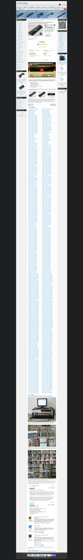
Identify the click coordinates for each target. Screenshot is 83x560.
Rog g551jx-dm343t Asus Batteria (47, 340)
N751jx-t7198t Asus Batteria (46, 264)
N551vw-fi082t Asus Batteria (46, 216)
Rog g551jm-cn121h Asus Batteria (33, 289)
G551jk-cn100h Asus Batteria (32, 116)
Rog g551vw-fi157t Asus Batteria (47, 348)
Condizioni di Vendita (20, 102)
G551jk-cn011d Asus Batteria (32, 115)
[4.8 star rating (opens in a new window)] (43, 44)
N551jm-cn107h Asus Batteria (46, 169)
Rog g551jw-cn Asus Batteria (46, 299)
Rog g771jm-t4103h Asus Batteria (47, 367)
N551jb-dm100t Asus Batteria (32, 151)
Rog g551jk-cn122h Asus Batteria (47, 276)
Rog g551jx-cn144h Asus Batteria (47, 331)
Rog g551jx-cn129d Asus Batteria (33, 331)
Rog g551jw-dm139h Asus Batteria (33, 319)
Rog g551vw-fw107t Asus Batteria (47, 351)
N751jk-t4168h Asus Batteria (46, 231)
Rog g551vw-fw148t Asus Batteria (47, 352)
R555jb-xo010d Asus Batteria (46, 267)
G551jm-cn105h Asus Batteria (32, 122)
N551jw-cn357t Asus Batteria (32, 194)
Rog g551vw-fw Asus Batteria (46, 349)
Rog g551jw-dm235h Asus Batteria (33, 322)
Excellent (42, 42)
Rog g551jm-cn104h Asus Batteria (47, 287)
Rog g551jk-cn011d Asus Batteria (47, 274)
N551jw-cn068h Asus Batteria (32, 187)
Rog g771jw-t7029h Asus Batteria (47, 381)
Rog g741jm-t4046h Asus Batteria (47, 359)
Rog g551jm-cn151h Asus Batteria (47, 292)
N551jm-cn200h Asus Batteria (46, 171)
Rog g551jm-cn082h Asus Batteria (33, 287)
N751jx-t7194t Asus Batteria (46, 263)
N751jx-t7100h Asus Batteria (46, 261)
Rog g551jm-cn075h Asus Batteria (47, 286)
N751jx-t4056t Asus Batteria (46, 253)
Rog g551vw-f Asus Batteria (32, 343)
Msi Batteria (19, 40)
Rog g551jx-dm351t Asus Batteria (47, 341)
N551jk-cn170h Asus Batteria (32, 160)
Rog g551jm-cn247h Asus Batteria (33, 295)
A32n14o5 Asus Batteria (32, 111)
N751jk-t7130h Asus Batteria (32, 242)
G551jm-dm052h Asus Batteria (33, 124)
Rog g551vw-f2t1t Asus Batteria (33, 345)
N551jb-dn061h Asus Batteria (32, 152)
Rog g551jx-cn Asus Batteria (46, 328)
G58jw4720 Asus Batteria (46, 136)
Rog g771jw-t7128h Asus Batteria (33, 387)
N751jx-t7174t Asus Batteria (32, 263)
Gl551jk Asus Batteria (45, 141)
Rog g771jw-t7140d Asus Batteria (47, 387)
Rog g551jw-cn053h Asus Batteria (33, 303)
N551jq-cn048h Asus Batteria (32, 179)
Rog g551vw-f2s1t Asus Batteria (47, 344)
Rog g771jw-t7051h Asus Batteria (33, 382)
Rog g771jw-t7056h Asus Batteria (33, 383)
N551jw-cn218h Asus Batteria (46, 192)
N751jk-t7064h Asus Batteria (46, 237)
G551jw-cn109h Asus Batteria (32, 129)
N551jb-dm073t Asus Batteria (46, 150)
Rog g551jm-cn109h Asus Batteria (47, 288)
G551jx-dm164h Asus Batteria (32, 133)
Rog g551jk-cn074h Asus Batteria (33, 275)
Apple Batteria (19, 36)
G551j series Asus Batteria (46, 113)
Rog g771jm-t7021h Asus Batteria (33, 370)
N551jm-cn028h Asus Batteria (32, 166)
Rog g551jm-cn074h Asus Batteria (33, 286)
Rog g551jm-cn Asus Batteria (46, 284)
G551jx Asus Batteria (45, 131)
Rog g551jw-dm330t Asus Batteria (47, 325)
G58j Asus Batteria (45, 134)
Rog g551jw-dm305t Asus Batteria (33, 324)
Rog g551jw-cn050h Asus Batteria (47, 302)
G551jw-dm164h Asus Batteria (33, 131)
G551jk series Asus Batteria (46, 114)
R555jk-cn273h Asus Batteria (46, 268)
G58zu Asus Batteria (45, 137)
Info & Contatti (19, 103)
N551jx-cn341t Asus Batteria (32, 207)
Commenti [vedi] (21, 110)
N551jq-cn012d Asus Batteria (46, 176)
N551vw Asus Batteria (45, 213)
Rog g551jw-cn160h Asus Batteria (33, 309)
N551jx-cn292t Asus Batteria (46, 205)
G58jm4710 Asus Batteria (46, 135)
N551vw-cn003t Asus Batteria (32, 214)
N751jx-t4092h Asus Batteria (32, 255)
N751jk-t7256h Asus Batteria (32, 249)
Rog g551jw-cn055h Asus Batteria (47, 303)
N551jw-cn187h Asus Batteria (32, 191)
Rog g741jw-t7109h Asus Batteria (33, 363)
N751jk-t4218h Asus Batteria (46, 233)
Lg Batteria (19, 43)
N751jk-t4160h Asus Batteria (46, 230)
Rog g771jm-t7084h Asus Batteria (33, 377)
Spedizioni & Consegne (20, 99)
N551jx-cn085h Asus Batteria (46, 199)
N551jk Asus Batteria (45, 153)
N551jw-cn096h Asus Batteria (46, 189)
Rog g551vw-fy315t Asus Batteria (47, 357)
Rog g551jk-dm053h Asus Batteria (33, 280)
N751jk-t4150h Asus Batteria (46, 229)
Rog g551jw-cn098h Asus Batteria (47, 305)
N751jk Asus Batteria (45, 226)
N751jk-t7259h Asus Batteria (46, 249)
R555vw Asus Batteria (45, 270)
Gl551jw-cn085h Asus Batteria (33, 143)
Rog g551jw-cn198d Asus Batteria (47, 311)
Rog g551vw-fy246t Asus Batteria (33, 357)
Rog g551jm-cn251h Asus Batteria (47, 295)
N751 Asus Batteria (45, 225)
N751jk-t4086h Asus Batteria (32, 228)
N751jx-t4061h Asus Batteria (32, 254)
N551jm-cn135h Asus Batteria (46, 170)
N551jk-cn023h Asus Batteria (46, 154)
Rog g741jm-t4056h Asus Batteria (47, 360)
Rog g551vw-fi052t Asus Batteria (47, 347)
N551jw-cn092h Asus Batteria (32, 188)
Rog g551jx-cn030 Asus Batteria (33, 329)
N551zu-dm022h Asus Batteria (46, 223)
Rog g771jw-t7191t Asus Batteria (33, 390)
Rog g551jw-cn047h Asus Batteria (47, 301)
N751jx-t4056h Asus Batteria (32, 253)
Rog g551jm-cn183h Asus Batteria (33, 294)
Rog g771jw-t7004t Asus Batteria (33, 380)
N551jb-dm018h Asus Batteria (46, 149)
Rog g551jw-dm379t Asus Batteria (33, 327)
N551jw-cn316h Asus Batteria (32, 193)
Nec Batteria (19, 48)
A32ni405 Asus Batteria (45, 111)
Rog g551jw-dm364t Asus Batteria (47, 326)
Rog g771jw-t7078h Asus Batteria (47, 385)
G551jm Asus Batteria (45, 119)
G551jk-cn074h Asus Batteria (46, 115)
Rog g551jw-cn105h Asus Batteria (33, 307)
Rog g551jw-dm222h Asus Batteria (47, 321)
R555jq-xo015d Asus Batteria (46, 269)
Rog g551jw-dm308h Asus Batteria (47, 324)
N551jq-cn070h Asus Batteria (32, 180)
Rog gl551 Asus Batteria (45, 391)
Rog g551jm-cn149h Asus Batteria (33, 292)
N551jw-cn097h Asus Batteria (32, 190)
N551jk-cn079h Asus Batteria (46, 156)
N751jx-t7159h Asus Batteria (32, 262)
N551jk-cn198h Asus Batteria (46, 161)
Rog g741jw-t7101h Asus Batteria (47, 362)
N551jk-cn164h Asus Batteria (46, 159)
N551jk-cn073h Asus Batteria (32, 156)
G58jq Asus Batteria (31, 136)
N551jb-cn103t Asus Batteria (46, 148)
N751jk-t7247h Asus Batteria (32, 248)
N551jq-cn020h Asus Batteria (46, 177)
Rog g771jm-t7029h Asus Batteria (33, 372)
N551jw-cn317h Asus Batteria (46, 193)
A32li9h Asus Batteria (31, 110)
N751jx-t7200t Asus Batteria (32, 265)
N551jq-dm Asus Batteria (32, 181)
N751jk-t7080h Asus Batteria (32, 238)
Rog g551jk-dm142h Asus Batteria (33, 281)
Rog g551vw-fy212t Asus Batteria (47, 356)
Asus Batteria (19, 29)
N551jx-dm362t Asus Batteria (46, 212)
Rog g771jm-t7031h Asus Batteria (47, 372)
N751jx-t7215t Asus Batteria (46, 265)
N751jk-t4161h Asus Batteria (32, 231)
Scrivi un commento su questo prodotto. (21, 116)
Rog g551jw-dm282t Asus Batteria (47, 323)
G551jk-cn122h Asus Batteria (32, 117)
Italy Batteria (40, 557)
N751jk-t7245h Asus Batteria (32, 247)
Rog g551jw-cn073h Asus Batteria (33, 304)
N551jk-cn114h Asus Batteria (32, 158)
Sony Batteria (19, 31)
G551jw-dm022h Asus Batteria (33, 130)
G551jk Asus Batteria (31, 114)
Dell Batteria (19, 24)
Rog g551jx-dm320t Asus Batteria (47, 339)
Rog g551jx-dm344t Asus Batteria (33, 341)
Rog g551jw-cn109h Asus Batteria (47, 307)
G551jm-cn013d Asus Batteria (32, 120)
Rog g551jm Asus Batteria (46, 283)
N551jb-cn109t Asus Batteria (32, 149)
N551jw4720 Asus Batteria (32, 196)
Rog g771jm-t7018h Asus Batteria (33, 369)
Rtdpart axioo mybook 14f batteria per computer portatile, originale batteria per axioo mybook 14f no (21, 92)
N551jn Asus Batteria (45, 175)
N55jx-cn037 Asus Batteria (32, 225)
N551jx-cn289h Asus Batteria (46, 204)
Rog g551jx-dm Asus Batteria (32, 333)
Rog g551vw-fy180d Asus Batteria (33, 356)
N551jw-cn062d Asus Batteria (32, 186)
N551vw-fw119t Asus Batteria (32, 218)
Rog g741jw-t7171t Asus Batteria (47, 364)
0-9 (52, 556)
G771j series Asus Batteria (32, 139)
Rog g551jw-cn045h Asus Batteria (33, 301)
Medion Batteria (19, 39)
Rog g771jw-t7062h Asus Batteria (33, 384)
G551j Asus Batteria (31, 113)
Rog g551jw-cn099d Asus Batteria (33, 306)
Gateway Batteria (20, 47)
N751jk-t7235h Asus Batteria (46, 245)
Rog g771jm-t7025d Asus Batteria (33, 371)
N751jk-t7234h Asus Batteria (32, 245)
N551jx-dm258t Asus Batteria (46, 211)
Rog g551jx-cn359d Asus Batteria (47, 332)
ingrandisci (32, 97)
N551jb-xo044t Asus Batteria (32, 153)
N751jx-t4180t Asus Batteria (32, 257)
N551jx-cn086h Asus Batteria (32, 200)
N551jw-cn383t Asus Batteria (32, 195)
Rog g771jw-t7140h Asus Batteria (33, 388)
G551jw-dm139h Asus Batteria (46, 130)
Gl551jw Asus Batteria (45, 142)
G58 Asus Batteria (31, 134)
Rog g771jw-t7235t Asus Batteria (33, 391)
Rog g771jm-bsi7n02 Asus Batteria (47, 366)
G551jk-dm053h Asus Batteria (46, 118)
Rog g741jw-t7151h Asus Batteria (47, 363)
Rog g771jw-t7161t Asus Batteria (47, 388)
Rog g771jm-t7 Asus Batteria (32, 368)
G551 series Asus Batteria (46, 112)
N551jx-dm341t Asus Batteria (32, 212)
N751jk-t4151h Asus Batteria (32, 230)
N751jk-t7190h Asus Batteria (46, 243)
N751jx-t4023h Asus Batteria (46, 251)
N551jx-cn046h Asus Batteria (32, 198)
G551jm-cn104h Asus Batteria (46, 121)
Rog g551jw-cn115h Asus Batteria (33, 308)
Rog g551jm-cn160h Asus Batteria (47, 293)
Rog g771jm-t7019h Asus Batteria (47, 369)
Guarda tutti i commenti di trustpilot (35, 547)
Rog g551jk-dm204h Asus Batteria (47, 282)
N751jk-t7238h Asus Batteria (46, 246)
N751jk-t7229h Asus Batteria (46, 244)
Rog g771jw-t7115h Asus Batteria (47, 386)
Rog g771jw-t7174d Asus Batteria (33, 389)
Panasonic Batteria (20, 35)
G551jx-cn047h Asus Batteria (32, 132)
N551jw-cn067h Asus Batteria (46, 186)
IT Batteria (47, 557)
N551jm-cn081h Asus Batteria (46, 167)
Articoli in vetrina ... (20, 67)
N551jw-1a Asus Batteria (32, 185)
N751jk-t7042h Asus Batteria (46, 235)
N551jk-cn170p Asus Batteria (46, 160)
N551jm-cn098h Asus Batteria (46, 168)
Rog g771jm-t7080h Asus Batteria (47, 376)
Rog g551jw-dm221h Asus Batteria (33, 321)
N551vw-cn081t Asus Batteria (32, 215)
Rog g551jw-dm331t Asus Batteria (33, 326)
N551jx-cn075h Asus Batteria (46, 198)
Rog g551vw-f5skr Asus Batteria (47, 346)
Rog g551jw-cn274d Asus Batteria (47, 314)
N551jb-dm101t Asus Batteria (46, 151)
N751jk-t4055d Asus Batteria (46, 227)
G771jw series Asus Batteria (46, 140)
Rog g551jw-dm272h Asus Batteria (47, 322)
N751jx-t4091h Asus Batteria (46, 254)
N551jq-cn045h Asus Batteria (46, 178)
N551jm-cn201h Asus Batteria (32, 172)
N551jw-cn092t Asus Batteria (46, 188)
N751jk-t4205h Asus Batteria (32, 233)
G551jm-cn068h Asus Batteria (32, 121)
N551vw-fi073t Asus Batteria (32, 216)
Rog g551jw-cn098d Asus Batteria (33, 305)
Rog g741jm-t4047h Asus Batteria (33, 360)
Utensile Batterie (19, 54)
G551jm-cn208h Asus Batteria (46, 123)
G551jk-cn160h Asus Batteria (46, 117)
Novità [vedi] (61, 53)
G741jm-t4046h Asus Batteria (32, 138)
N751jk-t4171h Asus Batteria (32, 232)
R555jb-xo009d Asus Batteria (32, 267)
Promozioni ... (19, 64)
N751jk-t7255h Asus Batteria (46, 248)
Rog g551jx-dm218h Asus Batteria (33, 339)
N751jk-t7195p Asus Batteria (32, 244)
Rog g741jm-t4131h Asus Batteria (47, 361)
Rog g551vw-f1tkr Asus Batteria (33, 344)
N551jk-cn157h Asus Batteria (46, 158)
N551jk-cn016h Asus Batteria (32, 154)
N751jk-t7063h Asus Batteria (32, 237)
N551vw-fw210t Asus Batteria (32, 219)
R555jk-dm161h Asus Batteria (32, 269)
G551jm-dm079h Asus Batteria (46, 124)
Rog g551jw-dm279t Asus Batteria (33, 323)
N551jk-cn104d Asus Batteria (46, 157)
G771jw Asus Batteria (31, 140)
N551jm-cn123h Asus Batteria (32, 170)
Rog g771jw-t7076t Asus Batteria (33, 385)
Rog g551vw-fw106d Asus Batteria (33, 351)
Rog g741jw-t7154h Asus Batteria (33, 364)
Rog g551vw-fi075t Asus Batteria (33, 348)
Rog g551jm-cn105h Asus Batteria (33, 288)
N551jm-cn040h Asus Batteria (32, 167)
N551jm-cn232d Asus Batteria (46, 172)
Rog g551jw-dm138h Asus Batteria (47, 318)
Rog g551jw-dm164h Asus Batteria (47, 320)
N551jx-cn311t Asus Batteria (32, 206)
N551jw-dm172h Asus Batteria (46, 195)
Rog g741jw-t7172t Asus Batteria (33, 365)
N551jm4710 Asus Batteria (32, 175)
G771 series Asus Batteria (46, 138)
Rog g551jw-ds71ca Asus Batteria (33, 328)
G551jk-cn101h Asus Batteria (46, 116)
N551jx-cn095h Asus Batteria (46, 200)
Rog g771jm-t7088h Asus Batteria (47, 377)
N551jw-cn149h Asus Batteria (46, 190)
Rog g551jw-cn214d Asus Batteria (33, 312)
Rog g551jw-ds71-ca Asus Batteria (47, 327)
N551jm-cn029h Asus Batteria (46, 166)
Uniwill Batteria (19, 46)
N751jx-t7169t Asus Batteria (46, 262)
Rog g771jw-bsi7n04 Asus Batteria (33, 379)
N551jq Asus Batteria (31, 176)
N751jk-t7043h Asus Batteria (32, 236)
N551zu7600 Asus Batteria (46, 224)
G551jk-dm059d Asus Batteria (32, 119)
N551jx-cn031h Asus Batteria (32, 197)
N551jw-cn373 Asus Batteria (46, 194)
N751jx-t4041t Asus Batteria (46, 252)
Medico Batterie (19, 59)
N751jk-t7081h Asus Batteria (46, 238)
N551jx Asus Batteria (45, 196)
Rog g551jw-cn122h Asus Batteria (47, 308)
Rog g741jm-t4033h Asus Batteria (33, 359)
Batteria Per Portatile (33, 19)
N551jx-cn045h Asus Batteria (46, 197)
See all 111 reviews (42, 46)
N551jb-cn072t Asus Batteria (32, 148)
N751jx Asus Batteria (31, 251)
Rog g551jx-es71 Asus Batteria (33, 342)
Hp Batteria (19, 27)
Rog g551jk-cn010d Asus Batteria (33, 274)
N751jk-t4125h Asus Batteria (46, 228)
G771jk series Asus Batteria (46, 139)
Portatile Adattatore (20, 51)
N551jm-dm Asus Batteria (32, 173)
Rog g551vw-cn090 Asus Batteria (47, 342)
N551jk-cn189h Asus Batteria (32, 161)
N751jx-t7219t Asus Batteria (32, 266)
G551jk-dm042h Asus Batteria (32, 118)
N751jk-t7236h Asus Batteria (32, 246)
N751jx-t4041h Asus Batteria (32, 252)
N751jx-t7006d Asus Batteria (46, 257)
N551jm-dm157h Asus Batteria (33, 174)
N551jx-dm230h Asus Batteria (32, 211)
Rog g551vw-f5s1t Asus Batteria (33, 346)
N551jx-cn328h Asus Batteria (46, 206)
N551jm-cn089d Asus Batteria (32, 168)
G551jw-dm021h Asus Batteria (46, 129)
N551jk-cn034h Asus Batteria (32, 155)
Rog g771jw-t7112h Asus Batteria (33, 386)
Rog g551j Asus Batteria (32, 272)
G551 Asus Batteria (31, 112)
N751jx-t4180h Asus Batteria (46, 256)
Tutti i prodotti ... (19, 68)
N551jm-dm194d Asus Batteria (46, 174)
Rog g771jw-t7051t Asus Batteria (47, 382)
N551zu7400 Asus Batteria (32, 224)
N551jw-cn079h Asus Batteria (46, 187)
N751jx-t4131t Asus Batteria (32, 256)
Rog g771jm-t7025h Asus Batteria (47, 371)
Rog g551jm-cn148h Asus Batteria (47, 291)
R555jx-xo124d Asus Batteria (32, 270)
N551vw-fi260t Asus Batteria (32, 217)
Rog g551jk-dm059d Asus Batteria (47, 280)
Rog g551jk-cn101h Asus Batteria (33, 276)
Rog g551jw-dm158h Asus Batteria (33, 320)
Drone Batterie (19, 58)
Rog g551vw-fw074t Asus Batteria (33, 350)
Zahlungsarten (33, 553)
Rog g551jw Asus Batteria (32, 299)
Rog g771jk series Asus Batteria (33, 366)
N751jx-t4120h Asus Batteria (46, 255)
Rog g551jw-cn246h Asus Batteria (33, 313)
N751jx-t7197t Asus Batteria (32, 264)
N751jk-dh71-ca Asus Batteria (32, 227)
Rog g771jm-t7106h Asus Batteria (33, 378)
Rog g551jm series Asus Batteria (33, 284)
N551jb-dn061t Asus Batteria (46, 152)
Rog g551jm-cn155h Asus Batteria (33, 293)
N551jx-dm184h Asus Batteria (46, 209)
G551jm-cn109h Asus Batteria (46, 122)
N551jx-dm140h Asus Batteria (46, 208)
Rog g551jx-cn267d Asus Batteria (33, 332)
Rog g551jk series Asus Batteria (33, 273)
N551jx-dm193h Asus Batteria (46, 210)
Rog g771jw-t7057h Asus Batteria (47, 383)
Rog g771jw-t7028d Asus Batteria (47, 380)
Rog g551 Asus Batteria (32, 271)
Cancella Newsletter (20, 107)
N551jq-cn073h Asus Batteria (46, 180)
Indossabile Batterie (20, 62)
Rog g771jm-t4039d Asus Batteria (33, 367)
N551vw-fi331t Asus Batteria (46, 217)
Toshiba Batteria (19, 28)
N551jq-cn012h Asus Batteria (32, 177)
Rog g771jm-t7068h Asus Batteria (33, 376)
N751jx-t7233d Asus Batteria (46, 266)
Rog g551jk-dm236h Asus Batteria (33, 283)
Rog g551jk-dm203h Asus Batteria (33, 282)
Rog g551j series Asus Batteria (46, 272)
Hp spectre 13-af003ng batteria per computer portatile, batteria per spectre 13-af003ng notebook (21, 81)
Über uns (27, 553)
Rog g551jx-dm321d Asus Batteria (33, 340)
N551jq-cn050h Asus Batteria (46, 179)
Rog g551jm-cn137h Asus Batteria (47, 290)
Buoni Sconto (19, 106)
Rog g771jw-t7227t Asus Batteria (47, 390)
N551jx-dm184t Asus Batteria (32, 210)
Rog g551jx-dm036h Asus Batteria (47, 333)
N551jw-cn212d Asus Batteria (32, 192)
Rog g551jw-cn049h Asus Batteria (33, 302)
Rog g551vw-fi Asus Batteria (32, 347)
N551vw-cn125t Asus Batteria (46, 215)
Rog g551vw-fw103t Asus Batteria (47, 350)
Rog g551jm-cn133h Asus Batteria (33, 290)
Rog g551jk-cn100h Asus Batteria (47, 275)
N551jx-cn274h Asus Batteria (32, 204)
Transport (37, 553)
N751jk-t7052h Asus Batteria (46, 236)
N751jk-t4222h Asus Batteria (32, 234)
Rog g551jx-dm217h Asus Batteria (47, 338)
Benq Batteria (19, 44)
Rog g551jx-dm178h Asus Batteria (33, 337)
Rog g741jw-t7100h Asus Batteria (33, 362)
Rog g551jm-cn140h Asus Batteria (33, 291)
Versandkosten (57, 553)
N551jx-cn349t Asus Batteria (46, 207)
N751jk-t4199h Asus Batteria (46, 232)
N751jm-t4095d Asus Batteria (32, 250)
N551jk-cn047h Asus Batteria (46, 155)
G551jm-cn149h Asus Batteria (32, 123)
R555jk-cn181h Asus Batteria (32, 268)
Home (62, 2)
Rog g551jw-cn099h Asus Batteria (47, 306)
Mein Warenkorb (47, 553)
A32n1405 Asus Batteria (45, 110)
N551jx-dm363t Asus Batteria (32, 213)
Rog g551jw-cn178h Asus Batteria (47, 310)
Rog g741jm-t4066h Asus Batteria (33, 361)
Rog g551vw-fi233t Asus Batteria (33, 349)
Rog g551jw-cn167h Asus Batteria (47, 309)
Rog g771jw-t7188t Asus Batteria (47, 389)
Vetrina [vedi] (20, 71)
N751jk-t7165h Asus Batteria (46, 242)
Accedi (65, 2)
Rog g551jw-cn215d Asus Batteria (47, 312)
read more (33, 56)
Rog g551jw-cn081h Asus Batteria (47, 304)
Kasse (53, 553)
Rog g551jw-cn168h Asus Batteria (33, 310)
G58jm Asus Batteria (31, 135)
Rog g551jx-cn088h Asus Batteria (47, 330)
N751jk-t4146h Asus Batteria (32, 229)
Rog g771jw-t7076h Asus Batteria (47, 384)
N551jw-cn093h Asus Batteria (32, 189)
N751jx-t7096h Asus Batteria (32, 261)
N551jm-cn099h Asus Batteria (32, 169)
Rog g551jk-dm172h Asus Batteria (47, 281)
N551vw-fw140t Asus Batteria (46, 218)
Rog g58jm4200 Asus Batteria (46, 358)
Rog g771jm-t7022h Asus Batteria (47, 370)
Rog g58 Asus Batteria (31, 358)
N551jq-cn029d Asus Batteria (32, 178)
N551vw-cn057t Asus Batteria (46, 214)
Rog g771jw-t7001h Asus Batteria (47, 379)
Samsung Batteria (20, 32)
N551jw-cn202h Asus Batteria (46, 191)
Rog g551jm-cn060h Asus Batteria (33, 285)
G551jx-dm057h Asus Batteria (46, 132)
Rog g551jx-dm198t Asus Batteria (33, 338)
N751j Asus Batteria (31, 226)
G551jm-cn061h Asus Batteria (46, 120)
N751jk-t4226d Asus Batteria (46, 234)
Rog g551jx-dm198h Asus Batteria (47, 337)
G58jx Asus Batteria (31, 137)
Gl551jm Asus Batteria (31, 142)
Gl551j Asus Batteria (31, 141)
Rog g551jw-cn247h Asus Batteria (47, 313)
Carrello (65, 4)
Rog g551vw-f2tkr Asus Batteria (47, 345)
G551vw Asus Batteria (45, 133)
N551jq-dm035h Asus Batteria (46, 181)
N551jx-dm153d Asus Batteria (32, 209)
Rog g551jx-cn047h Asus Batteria (47, 329)
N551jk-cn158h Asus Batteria (32, 159)
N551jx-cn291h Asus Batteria (32, 205)
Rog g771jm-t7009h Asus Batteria (47, 368)
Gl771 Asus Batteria (45, 143)
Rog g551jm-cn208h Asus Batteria (47, 294)
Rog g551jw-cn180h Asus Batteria (33, 311)
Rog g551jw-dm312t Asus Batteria (33, 325)
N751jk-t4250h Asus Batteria (32, 235)
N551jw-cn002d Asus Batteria (46, 185)
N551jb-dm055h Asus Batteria (32, 150)
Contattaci (42, 553)
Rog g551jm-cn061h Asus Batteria (47, 285)
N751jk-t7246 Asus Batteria (46, 247)
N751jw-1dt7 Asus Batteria (46, 250)
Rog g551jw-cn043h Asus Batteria (47, 300)
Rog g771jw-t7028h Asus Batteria (33, 381)
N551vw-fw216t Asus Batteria (46, 219)
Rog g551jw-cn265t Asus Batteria (33, 314)
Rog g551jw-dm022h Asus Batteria (33, 318)
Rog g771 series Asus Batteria (46, 365)
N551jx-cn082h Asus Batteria (32, 199)
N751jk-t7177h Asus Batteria (32, 243)
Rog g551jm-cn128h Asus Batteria (47, 289)
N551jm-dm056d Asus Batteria (46, 173)
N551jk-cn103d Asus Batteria (32, 157)
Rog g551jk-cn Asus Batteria (46, 273)
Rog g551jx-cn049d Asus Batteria (33, 330)
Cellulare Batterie (19, 55)
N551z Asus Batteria (31, 223)
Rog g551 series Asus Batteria (46, 271)
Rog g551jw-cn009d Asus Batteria (33, 300)
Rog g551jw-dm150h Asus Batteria (47, 319)
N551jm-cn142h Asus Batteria (32, 171)
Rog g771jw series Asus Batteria (47, 378)
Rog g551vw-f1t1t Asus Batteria (47, 343)
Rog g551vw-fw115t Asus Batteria (33, 352)
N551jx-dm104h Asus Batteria (32, 208)
